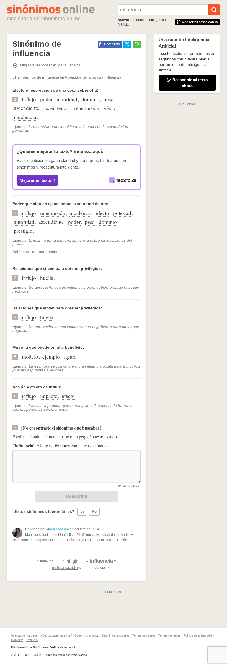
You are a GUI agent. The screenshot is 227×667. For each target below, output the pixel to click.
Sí (82, 511)
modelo (30, 356)
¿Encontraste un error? (56, 635)
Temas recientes (169, 635)
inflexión (46, 561)
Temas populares (144, 635)
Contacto (17, 640)
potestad (122, 213)
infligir (71, 561)
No (94, 511)
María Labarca (57, 529)
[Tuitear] (127, 44)
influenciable (65, 567)
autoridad (67, 99)
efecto (110, 108)
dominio (90, 99)
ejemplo (51, 356)
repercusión (86, 108)
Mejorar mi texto (35, 180)
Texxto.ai (32, 640)
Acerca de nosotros (24, 635)
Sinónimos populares (116, 635)
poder (46, 99)
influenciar (98, 567)
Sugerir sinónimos (87, 635)
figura (70, 356)
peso (109, 99)
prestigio (23, 230)
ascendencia (56, 108)
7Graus (36, 654)
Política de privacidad (198, 635)
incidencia (25, 116)
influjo (29, 99)
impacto (49, 395)
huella (46, 277)
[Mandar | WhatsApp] (137, 44)
